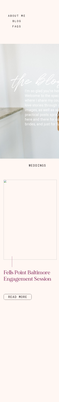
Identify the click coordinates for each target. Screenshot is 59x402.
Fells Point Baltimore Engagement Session (27, 275)
